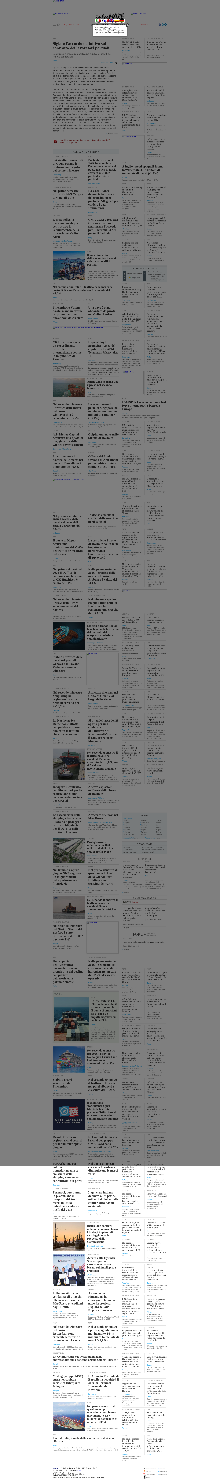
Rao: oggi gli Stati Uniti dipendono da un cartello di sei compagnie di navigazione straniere (101, 1127)
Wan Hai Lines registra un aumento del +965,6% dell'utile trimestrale (156, 428)
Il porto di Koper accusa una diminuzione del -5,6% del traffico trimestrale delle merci (68, 547)
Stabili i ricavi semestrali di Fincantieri (62, 1083)
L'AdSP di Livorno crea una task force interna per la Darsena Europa (144, 405)
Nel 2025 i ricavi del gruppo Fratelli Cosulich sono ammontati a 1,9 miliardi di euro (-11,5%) (131, 484)
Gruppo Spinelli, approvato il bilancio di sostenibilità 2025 (132, 770)
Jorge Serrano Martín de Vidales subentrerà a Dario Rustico (156, 392)
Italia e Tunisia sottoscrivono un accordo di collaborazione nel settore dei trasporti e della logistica (157, 1034)
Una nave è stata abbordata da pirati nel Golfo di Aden (101, 311)
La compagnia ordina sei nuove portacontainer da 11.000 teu (156, 440)
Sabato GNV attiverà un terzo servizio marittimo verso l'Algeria (132, 671)
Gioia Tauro (145, 823)
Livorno (144, 827)
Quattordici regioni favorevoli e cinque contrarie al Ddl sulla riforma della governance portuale (156, 1169)
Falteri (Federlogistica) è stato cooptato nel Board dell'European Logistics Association (156, 1273)
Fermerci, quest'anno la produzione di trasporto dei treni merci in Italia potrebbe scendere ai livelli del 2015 (67, 1201)
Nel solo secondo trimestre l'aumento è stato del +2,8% (132, 1459)
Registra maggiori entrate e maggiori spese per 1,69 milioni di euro (132, 1019)
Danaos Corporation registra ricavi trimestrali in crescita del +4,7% (156, 671)
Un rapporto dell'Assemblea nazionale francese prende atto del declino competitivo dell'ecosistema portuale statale (68, 972)
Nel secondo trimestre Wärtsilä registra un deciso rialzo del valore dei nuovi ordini (156, 1335)
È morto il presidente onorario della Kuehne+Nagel (156, 117)
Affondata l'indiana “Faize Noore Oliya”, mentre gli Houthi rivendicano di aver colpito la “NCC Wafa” (102, 827)
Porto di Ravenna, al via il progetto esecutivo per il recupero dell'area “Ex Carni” (156, 192)
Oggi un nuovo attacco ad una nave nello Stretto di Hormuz (131, 1387)
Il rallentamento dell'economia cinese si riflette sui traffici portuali (101, 259)
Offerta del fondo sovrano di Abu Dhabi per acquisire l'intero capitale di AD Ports (103, 461)
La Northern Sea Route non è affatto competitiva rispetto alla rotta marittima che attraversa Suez (66, 727)
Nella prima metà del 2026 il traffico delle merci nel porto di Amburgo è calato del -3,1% (102, 576)
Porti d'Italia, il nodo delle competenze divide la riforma (83, 1439)
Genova (144, 820)
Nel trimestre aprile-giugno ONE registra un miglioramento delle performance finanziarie (67, 876)
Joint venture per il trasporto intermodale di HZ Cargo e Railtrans (155, 720)
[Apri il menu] (54, 25)
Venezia (159, 834)
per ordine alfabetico (157, 276)
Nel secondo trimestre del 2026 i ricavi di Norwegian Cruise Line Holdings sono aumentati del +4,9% (102, 1057)
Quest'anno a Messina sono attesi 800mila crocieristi (156, 697)
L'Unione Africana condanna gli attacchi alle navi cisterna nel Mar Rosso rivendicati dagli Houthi (68, 1300)
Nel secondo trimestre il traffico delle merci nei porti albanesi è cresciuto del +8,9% (102, 1085)
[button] (165, 24)
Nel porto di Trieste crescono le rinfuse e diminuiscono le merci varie (103, 1169)
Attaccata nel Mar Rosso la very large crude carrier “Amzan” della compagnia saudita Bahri (67, 245)
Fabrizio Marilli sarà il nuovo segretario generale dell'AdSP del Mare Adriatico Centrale (132, 977)
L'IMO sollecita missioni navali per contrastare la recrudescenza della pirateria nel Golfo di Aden (67, 228)
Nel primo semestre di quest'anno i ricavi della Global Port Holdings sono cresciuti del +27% (103, 876)
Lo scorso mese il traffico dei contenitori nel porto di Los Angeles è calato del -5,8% (156, 292)
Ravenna (159, 820)
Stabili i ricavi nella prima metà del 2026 (67, 713)
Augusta (127, 823)
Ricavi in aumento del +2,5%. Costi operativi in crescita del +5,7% (155, 361)
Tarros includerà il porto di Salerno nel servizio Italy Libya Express (156, 94)
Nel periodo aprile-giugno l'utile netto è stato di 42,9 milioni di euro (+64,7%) (156, 781)
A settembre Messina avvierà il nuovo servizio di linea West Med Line (156, 46)
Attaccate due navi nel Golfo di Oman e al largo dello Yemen (103, 696)
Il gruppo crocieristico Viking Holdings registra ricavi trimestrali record (131, 292)
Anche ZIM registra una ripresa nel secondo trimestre (102, 385)
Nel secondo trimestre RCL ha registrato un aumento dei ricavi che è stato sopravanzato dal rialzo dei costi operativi (155, 322)
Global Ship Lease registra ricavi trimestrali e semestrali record (130, 649)
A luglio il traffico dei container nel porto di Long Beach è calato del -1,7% (131, 317)
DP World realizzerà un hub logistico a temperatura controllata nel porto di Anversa (156, 650)
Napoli (143, 830)
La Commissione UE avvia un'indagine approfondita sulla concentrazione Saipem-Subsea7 (85, 1358)
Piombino (144, 834)
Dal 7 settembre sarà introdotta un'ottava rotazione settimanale (154, 233)
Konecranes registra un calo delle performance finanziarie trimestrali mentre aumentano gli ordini (132, 1170)
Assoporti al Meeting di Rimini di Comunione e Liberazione (132, 191)
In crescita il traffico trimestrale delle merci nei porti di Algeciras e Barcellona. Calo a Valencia (131, 1112)
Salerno (159, 823)
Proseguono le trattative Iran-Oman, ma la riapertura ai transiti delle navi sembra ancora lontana (103, 802)
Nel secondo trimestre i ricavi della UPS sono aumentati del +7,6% (132, 1086)
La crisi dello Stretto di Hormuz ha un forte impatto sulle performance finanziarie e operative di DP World (103, 549)
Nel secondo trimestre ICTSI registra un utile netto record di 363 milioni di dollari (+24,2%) (131, 751)
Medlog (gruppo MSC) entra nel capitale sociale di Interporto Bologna (68, 1381)
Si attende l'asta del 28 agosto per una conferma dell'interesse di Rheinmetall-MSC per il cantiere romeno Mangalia (103, 731)
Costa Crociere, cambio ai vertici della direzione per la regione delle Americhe (156, 380)
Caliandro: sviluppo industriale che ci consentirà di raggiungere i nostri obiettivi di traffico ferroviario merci (67, 1395)
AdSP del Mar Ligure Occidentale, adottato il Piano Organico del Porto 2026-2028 (157, 976)
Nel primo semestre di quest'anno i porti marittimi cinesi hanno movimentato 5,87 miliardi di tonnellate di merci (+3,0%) (102, 1414)
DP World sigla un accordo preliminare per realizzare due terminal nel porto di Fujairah (131, 1227)
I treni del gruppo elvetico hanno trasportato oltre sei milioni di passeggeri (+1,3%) (67, 206)
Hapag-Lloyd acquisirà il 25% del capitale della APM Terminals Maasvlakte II (103, 349)
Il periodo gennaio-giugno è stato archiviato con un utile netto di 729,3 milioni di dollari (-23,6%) (66, 179)
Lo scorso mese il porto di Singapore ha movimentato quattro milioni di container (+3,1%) (103, 411)
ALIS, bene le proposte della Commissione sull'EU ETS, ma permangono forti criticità (130, 1418)
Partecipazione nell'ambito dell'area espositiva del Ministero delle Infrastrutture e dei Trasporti (131, 204)
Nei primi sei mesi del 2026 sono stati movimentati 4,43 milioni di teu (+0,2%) (132, 734)
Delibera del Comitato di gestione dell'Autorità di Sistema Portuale (131, 1153)
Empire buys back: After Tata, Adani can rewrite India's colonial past (155, 912)
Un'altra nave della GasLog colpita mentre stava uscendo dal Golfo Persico (155, 750)
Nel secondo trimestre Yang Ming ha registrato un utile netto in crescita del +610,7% (67, 699)
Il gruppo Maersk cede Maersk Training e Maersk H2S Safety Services (156, 536)
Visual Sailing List (134, 273)
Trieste (158, 832)
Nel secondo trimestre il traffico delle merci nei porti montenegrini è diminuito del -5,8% (131, 459)
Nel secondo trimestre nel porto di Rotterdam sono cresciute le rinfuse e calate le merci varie (67, 1333)
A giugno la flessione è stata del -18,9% (67, 561)
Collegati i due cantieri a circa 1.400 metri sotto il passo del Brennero (155, 1073)
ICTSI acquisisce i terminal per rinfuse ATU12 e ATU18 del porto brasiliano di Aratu (156, 1142)
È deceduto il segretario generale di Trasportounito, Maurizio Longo (156, 482)
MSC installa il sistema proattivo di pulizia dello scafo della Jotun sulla (131, 430)
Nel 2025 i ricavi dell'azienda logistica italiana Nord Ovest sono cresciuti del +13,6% (156, 1087)
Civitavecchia (129, 834)
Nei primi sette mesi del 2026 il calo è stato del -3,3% (130, 233)
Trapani (158, 830)
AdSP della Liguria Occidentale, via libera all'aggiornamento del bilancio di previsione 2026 (156, 1444)
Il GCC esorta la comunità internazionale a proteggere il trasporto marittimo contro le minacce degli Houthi (131, 1306)
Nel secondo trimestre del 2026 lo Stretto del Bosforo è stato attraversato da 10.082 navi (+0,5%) (68, 932)
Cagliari (127, 830)
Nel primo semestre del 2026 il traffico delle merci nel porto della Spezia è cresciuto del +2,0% (67, 522)
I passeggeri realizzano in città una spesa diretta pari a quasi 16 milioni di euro (156, 707)
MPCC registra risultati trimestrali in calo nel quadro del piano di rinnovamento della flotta (131, 121)
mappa (158, 838)
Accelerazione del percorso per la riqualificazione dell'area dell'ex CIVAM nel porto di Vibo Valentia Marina (131, 539)
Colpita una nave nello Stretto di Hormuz (103, 436)
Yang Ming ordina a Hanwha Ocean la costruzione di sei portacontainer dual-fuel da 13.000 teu (131, 1361)
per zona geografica (157, 280)
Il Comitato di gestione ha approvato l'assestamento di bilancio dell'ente (131, 990)
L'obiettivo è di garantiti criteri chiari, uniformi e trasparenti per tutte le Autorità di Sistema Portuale (155, 1427)
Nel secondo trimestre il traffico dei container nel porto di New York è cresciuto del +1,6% (131, 722)
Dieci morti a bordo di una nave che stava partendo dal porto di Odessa (156, 1369)
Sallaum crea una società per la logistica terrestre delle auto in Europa (131, 246)
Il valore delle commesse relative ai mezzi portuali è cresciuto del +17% (131, 1184)
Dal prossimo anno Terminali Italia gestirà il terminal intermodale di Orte (131, 1032)
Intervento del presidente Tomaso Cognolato (143, 942)
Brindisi (127, 827)
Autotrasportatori (148, 852)
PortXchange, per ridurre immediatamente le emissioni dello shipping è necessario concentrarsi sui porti (67, 1172)
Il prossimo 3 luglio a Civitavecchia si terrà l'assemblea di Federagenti (155, 868)
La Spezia (144, 825)
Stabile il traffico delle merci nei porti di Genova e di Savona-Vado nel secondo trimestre (68, 663)
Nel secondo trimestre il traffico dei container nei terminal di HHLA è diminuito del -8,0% (156, 349)
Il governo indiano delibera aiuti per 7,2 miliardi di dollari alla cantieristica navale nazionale (103, 1199)
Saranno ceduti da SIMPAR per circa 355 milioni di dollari (156, 1155)
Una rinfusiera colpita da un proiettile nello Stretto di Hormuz (130, 698)
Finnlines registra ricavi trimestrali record (155, 770)
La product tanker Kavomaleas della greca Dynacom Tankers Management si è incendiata (131, 1401)
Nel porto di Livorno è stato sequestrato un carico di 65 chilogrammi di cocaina (156, 144)
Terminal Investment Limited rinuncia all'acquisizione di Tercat (132, 509)
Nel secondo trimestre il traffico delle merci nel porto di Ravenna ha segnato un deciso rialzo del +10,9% (156, 570)
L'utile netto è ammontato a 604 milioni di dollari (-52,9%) (132, 1097)
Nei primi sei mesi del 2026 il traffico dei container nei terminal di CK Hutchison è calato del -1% (68, 576)
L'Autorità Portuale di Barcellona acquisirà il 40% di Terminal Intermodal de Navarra (103, 1383)
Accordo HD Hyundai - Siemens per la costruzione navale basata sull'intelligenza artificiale (102, 1264)
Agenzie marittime (130, 852)
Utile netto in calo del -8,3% (157, 1098)
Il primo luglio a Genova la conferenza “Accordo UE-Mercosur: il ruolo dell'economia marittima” (133, 871)
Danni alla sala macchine (156, 761)
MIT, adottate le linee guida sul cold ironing (156, 1415)
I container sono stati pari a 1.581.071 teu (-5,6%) (140, 180)
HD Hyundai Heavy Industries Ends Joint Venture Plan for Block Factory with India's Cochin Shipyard (132, 914)
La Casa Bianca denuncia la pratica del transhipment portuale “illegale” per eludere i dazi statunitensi (103, 199)
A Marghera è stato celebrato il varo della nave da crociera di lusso (131, 95)
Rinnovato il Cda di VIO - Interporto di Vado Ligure (156, 1225)
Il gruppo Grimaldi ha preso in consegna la (156, 456)
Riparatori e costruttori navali (152, 847)
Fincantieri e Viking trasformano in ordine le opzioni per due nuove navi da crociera (68, 313)
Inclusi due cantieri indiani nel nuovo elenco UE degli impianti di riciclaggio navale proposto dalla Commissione (102, 1233)
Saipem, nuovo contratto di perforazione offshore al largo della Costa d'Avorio (156, 1248)
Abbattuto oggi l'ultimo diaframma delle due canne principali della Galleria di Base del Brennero (156, 1059)
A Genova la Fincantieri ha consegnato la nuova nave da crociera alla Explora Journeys (102, 1301)
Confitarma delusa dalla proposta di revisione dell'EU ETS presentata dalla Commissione (156, 1388)
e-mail (79, 1470)
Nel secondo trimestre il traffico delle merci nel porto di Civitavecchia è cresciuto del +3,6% (67, 411)
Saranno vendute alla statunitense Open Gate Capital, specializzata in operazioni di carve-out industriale (155, 550)
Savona (158, 825)
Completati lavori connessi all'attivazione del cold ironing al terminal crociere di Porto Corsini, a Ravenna (156, 513)
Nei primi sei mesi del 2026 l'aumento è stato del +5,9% (73, 300)
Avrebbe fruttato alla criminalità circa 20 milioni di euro (156, 157)
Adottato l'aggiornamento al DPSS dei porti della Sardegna (131, 1141)
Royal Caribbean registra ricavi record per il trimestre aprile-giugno (68, 1142)
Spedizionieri (128, 849)
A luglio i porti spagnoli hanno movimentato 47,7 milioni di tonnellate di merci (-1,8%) (142, 170)
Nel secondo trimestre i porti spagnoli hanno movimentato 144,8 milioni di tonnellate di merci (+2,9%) (103, 1333)
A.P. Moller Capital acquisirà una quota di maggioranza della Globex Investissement (68, 439)
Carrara (127, 832)
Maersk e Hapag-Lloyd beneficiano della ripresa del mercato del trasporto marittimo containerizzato (103, 632)
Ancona (127, 820)
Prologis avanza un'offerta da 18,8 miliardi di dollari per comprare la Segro (101, 846)
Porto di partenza (155, 272)
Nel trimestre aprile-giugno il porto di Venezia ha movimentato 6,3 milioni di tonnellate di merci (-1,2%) (131, 570)
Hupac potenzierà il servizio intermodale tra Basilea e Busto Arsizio (156, 222)
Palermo (144, 832)
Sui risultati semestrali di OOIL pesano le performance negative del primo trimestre (68, 165)
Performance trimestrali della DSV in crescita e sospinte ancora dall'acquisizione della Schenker (130, 1273)
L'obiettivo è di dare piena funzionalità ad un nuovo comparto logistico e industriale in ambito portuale (156, 207)
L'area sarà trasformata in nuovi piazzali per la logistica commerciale (131, 555)
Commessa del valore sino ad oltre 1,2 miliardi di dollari (131, 1374)
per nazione (154, 278)
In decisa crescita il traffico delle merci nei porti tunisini (103, 518)
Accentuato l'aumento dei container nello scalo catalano (131, 1128)
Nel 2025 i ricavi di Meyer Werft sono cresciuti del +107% (131, 44)
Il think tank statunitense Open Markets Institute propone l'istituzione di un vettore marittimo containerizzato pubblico (103, 1110)
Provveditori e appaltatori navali (153, 849)
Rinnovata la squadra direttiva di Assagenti (157, 1194)
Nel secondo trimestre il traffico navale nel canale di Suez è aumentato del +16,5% (102, 904)
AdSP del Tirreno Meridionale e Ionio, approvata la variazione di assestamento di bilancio (131, 1005)
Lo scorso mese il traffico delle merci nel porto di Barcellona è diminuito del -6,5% (68, 461)
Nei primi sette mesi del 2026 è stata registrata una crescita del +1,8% (156, 305)
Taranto (158, 827)
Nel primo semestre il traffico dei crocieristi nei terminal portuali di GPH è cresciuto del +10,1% (131, 1444)
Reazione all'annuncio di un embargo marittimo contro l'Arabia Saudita (132, 1321)
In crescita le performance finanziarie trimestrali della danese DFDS (129, 349)
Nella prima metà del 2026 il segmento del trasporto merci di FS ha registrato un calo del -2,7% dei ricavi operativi (102, 970)
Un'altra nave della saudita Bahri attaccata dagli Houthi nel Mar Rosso (131, 1058)
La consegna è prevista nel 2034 (64, 807)
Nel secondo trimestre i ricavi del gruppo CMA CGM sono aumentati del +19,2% (103, 1142)
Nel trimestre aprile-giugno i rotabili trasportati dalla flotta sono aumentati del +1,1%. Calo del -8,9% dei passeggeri (132, 363)
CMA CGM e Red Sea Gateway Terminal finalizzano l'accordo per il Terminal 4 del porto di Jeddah (103, 226)
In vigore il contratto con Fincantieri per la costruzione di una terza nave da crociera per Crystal (68, 793)
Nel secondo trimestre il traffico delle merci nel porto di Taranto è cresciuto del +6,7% (156, 247)
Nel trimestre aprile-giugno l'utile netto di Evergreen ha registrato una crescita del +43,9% (103, 606)
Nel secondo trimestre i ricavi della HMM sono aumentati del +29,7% (67, 604)
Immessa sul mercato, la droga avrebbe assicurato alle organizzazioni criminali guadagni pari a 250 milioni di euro (132, 1345)
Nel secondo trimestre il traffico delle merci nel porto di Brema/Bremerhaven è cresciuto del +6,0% (83, 290)
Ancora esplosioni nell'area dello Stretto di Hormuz (102, 790)
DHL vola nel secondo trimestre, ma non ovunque (155, 619)
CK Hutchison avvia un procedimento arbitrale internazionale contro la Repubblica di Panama (67, 350)
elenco (136, 838)
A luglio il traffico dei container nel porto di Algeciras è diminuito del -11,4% (132, 222)
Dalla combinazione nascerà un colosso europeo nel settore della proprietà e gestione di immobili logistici (101, 860)
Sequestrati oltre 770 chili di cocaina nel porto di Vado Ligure (132, 1333)
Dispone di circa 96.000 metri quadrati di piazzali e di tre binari (131, 1044)
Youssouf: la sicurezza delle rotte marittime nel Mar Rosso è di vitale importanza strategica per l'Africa (65, 1316)
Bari (125, 825)
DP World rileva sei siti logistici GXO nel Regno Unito (131, 619)
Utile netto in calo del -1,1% (157, 337)
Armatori (127, 847)
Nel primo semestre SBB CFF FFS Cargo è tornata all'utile (68, 194)
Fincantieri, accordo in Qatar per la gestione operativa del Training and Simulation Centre (156, 1304)
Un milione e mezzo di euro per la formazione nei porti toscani (156, 1003)
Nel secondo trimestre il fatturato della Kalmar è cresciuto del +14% (131, 1246)
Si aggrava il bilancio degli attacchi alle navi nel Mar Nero (157, 1359)
